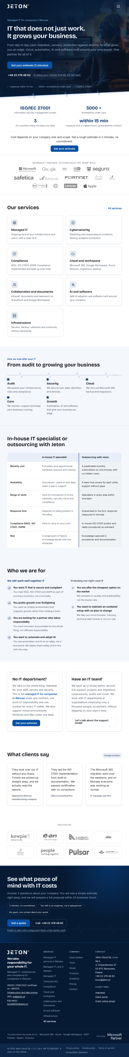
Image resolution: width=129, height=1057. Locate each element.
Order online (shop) (105, 1001)
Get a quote (18, 923)
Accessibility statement (77, 1052)
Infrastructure (50, 1016)
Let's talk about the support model (91, 721)
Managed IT (49, 976)
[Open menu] (118, 6)
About (72, 968)
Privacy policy (72, 1048)
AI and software (51, 1010)
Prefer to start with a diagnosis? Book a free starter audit (36, 930)
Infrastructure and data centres (22, 992)
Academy (74, 978)
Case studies (76, 957)
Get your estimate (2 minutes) (29, 65)
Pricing (72, 984)
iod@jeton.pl (19, 996)
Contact (73, 989)
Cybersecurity (50, 981)
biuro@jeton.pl (102, 979)
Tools (72, 962)
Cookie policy (88, 1048)
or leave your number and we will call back (57, 75)
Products (74, 973)
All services (115, 208)
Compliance (49, 986)
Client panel (101, 997)
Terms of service (106, 1048)
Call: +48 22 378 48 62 (49, 923)
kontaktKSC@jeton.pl (17, 1004)
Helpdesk (100, 992)
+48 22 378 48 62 (19, 75)
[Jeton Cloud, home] (18, 6)
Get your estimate (64, 148)
